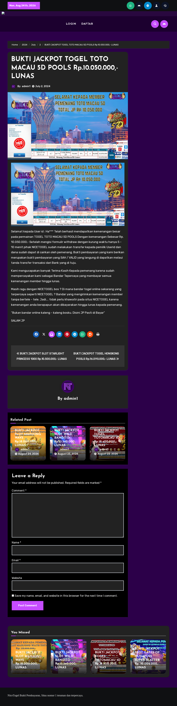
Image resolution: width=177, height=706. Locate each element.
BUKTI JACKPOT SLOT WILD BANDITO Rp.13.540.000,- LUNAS (66, 438)
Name (16, 542)
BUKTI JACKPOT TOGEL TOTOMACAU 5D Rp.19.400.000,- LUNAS (107, 438)
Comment (19, 490)
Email (16, 560)
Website (17, 578)
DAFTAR (87, 24)
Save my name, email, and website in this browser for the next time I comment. (66, 595)
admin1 (26, 86)
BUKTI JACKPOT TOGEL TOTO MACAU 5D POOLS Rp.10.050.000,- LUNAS (64, 68)
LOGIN (71, 24)
